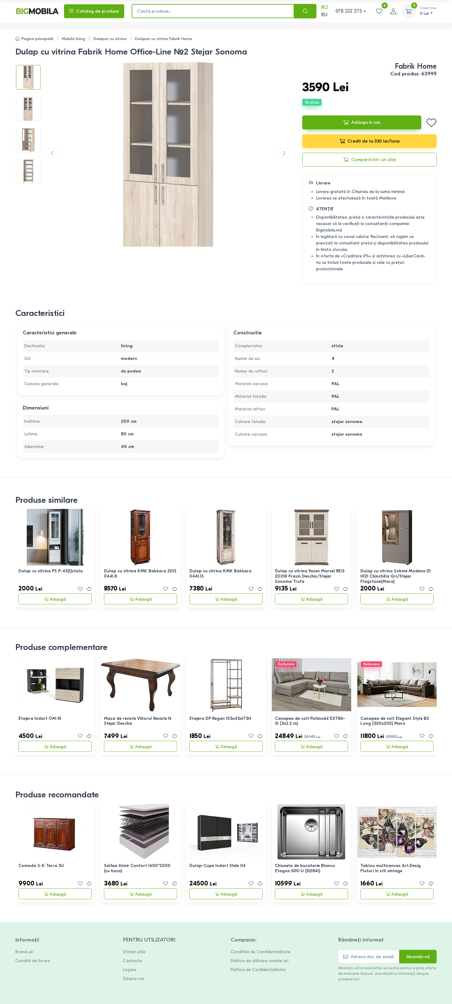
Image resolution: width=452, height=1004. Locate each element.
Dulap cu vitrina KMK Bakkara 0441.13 (220, 573)
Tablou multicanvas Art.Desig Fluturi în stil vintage (390, 868)
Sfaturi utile (134, 951)
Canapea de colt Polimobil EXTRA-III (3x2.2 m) (310, 721)
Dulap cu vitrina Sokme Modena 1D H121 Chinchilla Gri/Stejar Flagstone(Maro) (395, 576)
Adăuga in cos (365, 122)
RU (324, 15)
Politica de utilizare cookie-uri (259, 960)
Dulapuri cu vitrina (109, 38)
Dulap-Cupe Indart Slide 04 (217, 865)
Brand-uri (24, 951)
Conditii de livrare (32, 960)
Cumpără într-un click (373, 159)
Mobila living (73, 38)
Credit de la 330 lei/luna (373, 141)
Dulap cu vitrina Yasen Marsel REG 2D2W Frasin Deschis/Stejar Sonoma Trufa (310, 576)
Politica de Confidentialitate (258, 969)
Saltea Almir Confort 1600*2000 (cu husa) (137, 868)
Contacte (132, 960)
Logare (130, 969)
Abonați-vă (418, 956)
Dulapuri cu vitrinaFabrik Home (163, 38)
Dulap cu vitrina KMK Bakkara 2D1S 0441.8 (140, 573)
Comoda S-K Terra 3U (41, 865)
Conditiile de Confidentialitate (260, 951)
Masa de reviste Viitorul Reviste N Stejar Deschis (137, 721)
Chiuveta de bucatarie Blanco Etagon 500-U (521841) (305, 868)
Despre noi (133, 978)
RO (324, 7)
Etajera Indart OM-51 (39, 718)
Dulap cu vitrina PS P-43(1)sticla (50, 571)
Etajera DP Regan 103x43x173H (220, 718)
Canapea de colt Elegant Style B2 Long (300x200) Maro (394, 721)
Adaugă (58, 599)
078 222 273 (348, 11)
